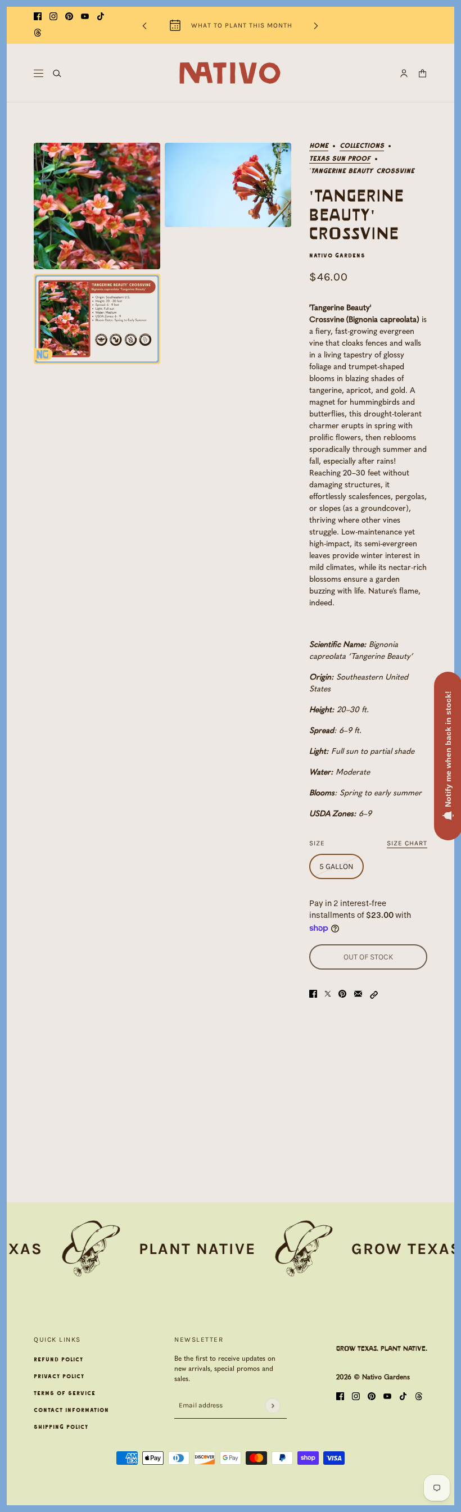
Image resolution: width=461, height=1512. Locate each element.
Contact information (71, 1410)
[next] (316, 25)
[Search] (57, 73)
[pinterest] (69, 17)
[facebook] (37, 17)
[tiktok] (100, 17)
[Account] (404, 73)
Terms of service (65, 1393)
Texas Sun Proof (339, 159)
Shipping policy (61, 1427)
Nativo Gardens (337, 256)
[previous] (144, 25)
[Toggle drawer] (38, 73)
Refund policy (58, 1359)
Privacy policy (59, 1376)
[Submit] (272, 1405)
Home (318, 146)
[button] (373, 994)
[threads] (37, 33)
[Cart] (422, 73)
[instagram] (53, 17)
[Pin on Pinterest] (342, 994)
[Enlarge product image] (97, 206)
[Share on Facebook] (313, 994)
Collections (362, 146)
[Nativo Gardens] (230, 73)
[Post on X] (327, 994)
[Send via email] (358, 994)
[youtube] (84, 17)
